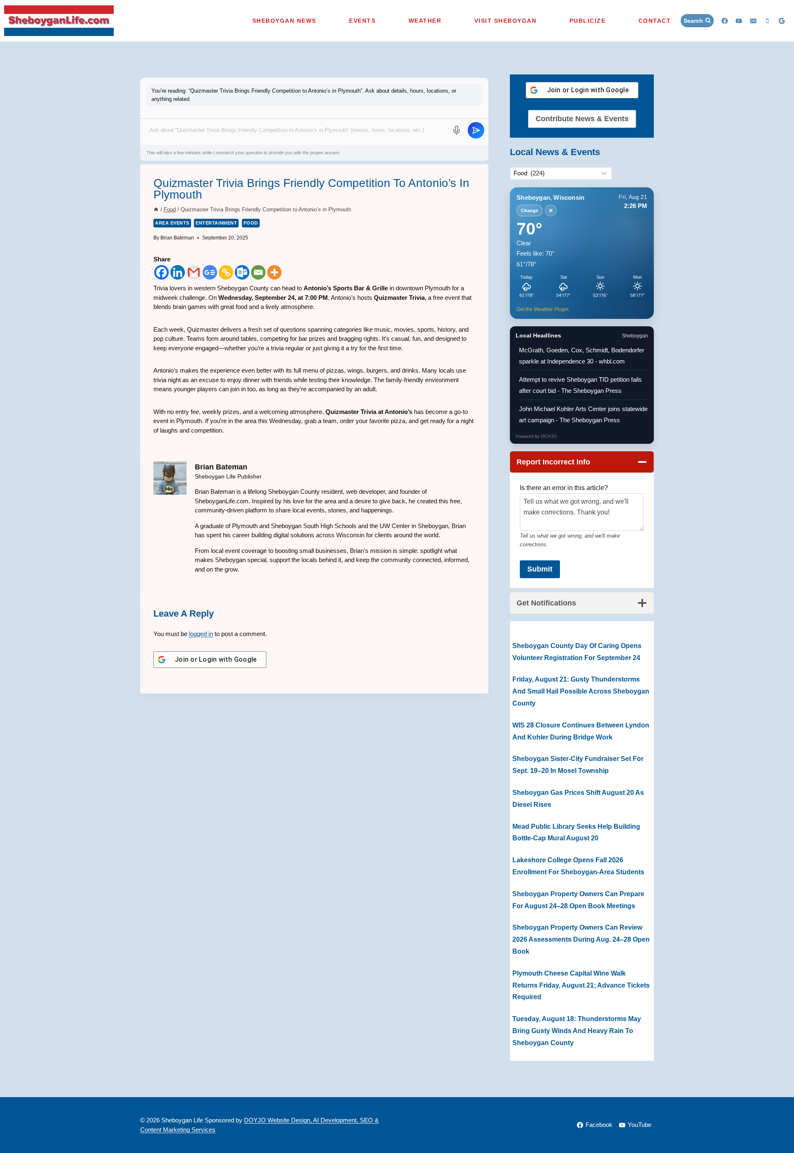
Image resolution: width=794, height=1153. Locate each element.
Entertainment (216, 222)
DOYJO (549, 436)
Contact (655, 20)
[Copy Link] (226, 272)
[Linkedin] (177, 272)
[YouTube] (739, 20)
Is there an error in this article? (564, 487)
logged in (201, 633)
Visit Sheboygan (505, 20)
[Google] (781, 20)
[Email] (753, 20)
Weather (425, 20)
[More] (274, 272)
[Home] (156, 209)
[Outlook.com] (242, 272)
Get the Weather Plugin (543, 309)
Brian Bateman (177, 238)
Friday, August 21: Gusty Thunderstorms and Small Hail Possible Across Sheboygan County (580, 691)
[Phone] (767, 20)
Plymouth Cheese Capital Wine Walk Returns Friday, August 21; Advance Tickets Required (581, 985)
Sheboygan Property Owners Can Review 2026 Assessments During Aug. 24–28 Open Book (581, 939)
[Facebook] (724, 20)
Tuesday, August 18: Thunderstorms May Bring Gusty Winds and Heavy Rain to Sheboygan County (576, 1030)
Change (529, 210)
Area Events (172, 222)
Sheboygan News (284, 20)
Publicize (587, 20)
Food (251, 222)
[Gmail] (194, 272)
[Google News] (210, 272)
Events (362, 20)
